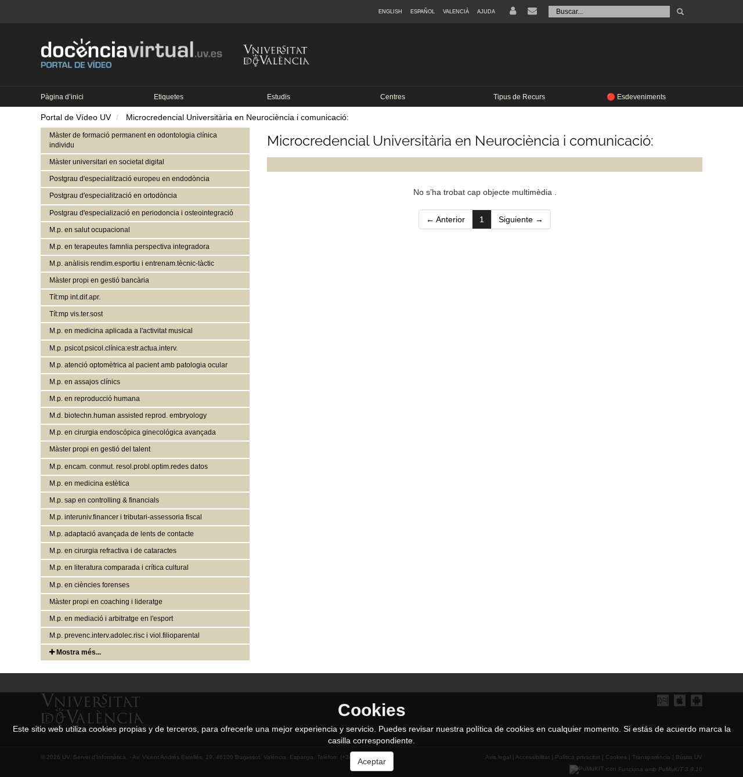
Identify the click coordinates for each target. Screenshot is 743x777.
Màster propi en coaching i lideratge (106, 602)
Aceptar (372, 761)
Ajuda (486, 12)
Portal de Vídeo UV (76, 117)
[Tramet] (680, 11)
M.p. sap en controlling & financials (104, 500)
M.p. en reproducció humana (94, 399)
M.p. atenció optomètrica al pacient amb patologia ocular (138, 365)
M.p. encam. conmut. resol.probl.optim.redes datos (128, 466)
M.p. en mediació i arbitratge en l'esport (111, 619)
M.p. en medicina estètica (89, 483)
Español (422, 12)
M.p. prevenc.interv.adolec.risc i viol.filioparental (124, 635)
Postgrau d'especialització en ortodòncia (113, 195)
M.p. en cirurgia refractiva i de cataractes (112, 551)
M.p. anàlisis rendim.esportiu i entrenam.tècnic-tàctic (131, 263)
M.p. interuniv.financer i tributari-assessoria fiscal (125, 517)
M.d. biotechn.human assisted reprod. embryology (128, 415)
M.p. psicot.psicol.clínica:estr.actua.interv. (113, 348)
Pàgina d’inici (62, 97)
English (390, 12)
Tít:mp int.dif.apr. (74, 297)
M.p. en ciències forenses (89, 585)
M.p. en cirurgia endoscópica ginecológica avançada (132, 432)
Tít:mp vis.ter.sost (76, 314)
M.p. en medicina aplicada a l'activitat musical (121, 331)
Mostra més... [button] (78, 652)
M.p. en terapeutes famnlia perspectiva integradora (129, 247)
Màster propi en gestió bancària (99, 280)
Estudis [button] (278, 97)
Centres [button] (392, 97)
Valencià (456, 12)
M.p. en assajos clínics (84, 382)
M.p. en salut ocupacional (89, 230)
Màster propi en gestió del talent (99, 449)
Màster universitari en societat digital (106, 162)
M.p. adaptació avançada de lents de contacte (121, 534)
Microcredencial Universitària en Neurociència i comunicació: (237, 117)
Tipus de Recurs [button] (519, 97)
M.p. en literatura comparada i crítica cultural (119, 567)
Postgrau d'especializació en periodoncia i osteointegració (141, 213)
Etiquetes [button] (168, 97)
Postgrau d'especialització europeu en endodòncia (129, 179)
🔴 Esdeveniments (636, 97)
